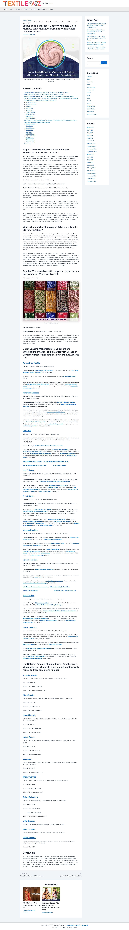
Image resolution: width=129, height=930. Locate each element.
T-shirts (89, 101)
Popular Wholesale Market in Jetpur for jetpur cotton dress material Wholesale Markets (49, 96)
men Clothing (91, 87)
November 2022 (91, 149)
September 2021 (91, 181)
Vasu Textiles (29, 116)
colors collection (30, 118)
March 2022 (90, 165)
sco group (28, 132)
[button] (21, 9)
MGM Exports (30, 138)
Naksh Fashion (30, 142)
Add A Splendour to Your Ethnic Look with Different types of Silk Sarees (96, 38)
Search (104, 63)
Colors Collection (31, 136)
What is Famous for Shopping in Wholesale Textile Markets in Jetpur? (44, 94)
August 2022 (90, 154)
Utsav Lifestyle (30, 128)
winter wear (90, 111)
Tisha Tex (28, 106)
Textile (51, 9)
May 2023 (90, 135)
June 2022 (90, 159)
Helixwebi (85, 925)
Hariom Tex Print (30, 114)
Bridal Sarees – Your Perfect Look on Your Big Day (31, 905)
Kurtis (25, 9)
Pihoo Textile (29, 126)
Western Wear (41, 9)
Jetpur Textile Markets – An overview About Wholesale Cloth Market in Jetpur (46, 92)
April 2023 (90, 138)
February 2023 (91, 143)
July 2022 (90, 157)
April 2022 (90, 162)
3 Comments (26, 910)
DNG (68, 925)
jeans (88, 79)
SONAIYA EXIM (30, 134)
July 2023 (90, 130)
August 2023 (90, 127)
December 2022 (91, 146)
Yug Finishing (29, 108)
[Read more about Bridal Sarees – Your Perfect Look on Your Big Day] (31, 894)
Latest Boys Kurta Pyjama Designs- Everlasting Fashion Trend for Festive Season (97, 25)
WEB (71, 925)
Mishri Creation (30, 140)
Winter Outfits (91, 109)
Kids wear (32, 9)
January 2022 (91, 170)
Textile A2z (47, 3)
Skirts (88, 95)
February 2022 (91, 168)
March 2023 (90, 141)
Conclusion (27, 144)
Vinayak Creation (30, 112)
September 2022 (92, 151)
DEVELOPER (76, 925)
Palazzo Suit (90, 90)
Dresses (18, 9)
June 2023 (90, 133)
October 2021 (91, 178)
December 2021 (91, 173)
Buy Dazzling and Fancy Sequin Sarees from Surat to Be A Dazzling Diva (96, 31)
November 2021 (91, 176)
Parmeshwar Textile (31, 102)
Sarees (11, 9)
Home (5, 9)
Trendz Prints (29, 110)
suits (88, 98)
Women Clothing (91, 114)
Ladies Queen (29, 130)
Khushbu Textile (30, 124)
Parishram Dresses (31, 104)
